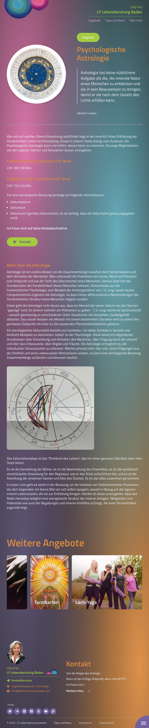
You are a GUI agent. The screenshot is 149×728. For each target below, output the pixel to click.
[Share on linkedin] (24, 711)
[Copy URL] (53, 711)
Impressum (85, 723)
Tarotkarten (22, 602)
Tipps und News (115, 21)
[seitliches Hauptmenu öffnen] (143, 723)
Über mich (136, 21)
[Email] (46, 711)
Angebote (94, 21)
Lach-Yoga (62, 602)
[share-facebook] (31, 711)
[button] (104, 691)
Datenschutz (106, 723)
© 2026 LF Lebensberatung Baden (27, 723)
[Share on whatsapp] (10, 711)
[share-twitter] (39, 711)
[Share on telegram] (17, 711)
